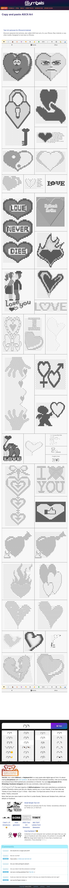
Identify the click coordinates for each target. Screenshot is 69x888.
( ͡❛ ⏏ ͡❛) (59, 757)
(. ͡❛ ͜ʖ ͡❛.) (9, 737)
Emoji (22, 8)
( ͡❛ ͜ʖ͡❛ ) (43, 757)
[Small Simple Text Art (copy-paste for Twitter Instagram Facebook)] (15, 807)
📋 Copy (59, 726)
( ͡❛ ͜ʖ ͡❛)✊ (9, 752)
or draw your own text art (24, 859)
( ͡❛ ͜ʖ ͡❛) (9, 733)
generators (39, 8)
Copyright (22, 886)
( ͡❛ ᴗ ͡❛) (59, 737)
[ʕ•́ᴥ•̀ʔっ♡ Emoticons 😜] (6, 818)
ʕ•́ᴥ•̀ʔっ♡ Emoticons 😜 (6, 825)
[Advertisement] (34, 22)
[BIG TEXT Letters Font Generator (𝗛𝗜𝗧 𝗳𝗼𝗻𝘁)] (36, 818)
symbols (11, 8)
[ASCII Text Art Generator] (26, 818)
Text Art (31, 872)
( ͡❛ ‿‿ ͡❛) (59, 747)
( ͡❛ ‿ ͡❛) (59, 742)
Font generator (16, 824)
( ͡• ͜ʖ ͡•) (26, 733)
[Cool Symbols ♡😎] (15, 835)
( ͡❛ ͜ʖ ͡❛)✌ (9, 757)
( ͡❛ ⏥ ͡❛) (59, 752)
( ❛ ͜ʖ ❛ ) (43, 733)
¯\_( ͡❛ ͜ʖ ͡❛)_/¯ (9, 747)
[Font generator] (16, 818)
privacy (42, 886)
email (48, 886)
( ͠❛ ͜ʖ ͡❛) (43, 752)
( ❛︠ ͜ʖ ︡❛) (43, 747)
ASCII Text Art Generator (26, 825)
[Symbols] (34, 3)
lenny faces (29, 8)
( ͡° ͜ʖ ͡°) (26, 737)
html (17, 8)
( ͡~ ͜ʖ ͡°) (26, 757)
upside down (48, 8)
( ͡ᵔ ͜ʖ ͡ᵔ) (26, 752)
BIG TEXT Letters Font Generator (36, 825)
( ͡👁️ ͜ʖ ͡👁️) (26, 747)
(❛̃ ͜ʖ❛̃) (43, 742)
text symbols (23, 779)
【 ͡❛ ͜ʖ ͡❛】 (9, 742)
